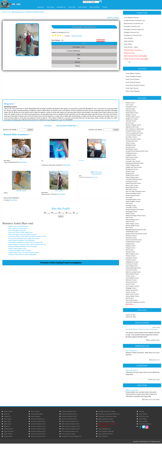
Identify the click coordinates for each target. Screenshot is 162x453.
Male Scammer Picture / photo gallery (135, 56)
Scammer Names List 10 (69, 414)
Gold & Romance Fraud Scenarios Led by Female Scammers (27, 244)
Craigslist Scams (131, 155)
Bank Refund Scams (132, 187)
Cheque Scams (130, 248)
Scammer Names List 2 (38, 421)
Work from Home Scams (133, 139)
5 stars (48, 213)
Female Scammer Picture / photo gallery (136, 59)
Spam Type (7, 421)
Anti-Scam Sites (144, 416)
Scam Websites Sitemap (105, 431)
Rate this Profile (77, 36)
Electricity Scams (131, 238)
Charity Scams (130, 171)
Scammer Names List (37, 419)
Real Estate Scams (132, 149)
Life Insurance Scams (132, 286)
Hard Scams (130, 250)
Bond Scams (130, 298)
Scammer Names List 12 (69, 419)
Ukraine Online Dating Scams (17, 248)
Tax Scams (129, 197)
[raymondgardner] (96, 148)
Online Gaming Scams (133, 195)
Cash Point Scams (131, 270)
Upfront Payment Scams (133, 183)
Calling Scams (130, 244)
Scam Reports (128, 38)
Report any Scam (129, 53)
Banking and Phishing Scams (135, 163)
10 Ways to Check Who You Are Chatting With (22, 254)
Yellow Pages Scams (132, 223)
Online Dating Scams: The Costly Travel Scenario (23, 252)
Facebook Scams (131, 107)
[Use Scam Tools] (154, 379)
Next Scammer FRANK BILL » (67, 126)
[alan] (21, 148)
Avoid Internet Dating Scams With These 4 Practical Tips (25, 242)
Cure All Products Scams (133, 135)
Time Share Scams (132, 300)
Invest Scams (130, 123)
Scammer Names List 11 (69, 416)
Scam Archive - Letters (131, 47)
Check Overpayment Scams (134, 133)
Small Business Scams (133, 241)
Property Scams (131, 260)
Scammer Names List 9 (69, 411)
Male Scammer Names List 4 (71, 429)
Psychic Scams (130, 292)
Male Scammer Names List (70, 421)
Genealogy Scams (131, 211)
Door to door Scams (132, 185)
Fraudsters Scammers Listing (107, 416)
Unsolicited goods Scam (133, 199)
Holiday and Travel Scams (134, 167)
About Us (6, 414)
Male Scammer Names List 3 (71, 426)
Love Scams (130, 105)
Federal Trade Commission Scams (136, 233)
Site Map (141, 411)
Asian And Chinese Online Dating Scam (20, 232)
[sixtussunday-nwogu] (59, 148)
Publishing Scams (131, 153)
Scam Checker (82, 7)
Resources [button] (41, 7)
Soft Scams (129, 217)
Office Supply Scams (132, 254)
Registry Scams (131, 246)
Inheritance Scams (131, 258)
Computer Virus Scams (133, 161)
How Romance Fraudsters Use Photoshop (21, 240)
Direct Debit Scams (132, 266)
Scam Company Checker (133, 76)
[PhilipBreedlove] (96, 172)
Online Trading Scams (132, 165)
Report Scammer (95, 7)
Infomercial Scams (131, 282)
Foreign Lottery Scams (133, 117)
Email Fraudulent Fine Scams (135, 209)
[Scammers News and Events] (153, 340)
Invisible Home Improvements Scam (137, 151)
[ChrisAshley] (59, 180)
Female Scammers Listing (106, 421)
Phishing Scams (131, 111)
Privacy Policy (143, 421)
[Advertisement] (61, 84)
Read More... (23, 162)
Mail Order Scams (131, 189)
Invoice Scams (130, 284)
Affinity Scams (130, 213)
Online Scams (6, 12)
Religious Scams (131, 115)
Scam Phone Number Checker (135, 85)
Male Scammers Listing (105, 419)
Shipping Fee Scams (132, 262)
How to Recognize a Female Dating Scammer (22, 234)
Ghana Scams (130, 103)
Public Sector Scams (132, 294)
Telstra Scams (130, 221)
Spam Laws (7, 424)
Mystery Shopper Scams (133, 125)
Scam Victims (8, 434)
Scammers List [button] (61, 7)
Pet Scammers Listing (68, 434)
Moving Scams (130, 147)
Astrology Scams (131, 205)
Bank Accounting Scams (133, 272)
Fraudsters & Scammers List (133, 35)
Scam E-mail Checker (132, 79)
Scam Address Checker (133, 73)
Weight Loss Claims (132, 119)
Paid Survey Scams (132, 157)
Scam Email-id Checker (133, 82)
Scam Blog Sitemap (145, 424)
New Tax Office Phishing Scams (136, 191)
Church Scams (130, 143)
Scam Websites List (104, 429)
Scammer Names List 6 (38, 431)
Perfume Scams (131, 159)
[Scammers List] (154, 359)
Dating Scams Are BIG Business (18, 226)
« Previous (47, 126)
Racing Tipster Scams (132, 296)
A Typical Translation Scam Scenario (19, 250)
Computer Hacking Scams (134, 179)
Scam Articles (143, 414)
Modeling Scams (131, 145)
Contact (105, 7)
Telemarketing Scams (132, 219)
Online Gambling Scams (133, 193)
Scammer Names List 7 (38, 434)
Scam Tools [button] (71, 7)
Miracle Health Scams (132, 225)
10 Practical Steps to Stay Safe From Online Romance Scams (27, 236)
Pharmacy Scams (131, 235)
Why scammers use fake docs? (18, 228)
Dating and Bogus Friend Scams (136, 215)
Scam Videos (128, 44)
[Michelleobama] (21, 180)
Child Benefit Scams (132, 231)
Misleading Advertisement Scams (136, 229)
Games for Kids (130, 315)
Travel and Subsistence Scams (135, 302)
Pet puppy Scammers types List (134, 29)
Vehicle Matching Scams (133, 268)
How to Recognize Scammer (17, 230)
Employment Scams (132, 169)
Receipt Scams (130, 252)
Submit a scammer (113, 17)
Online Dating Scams (132, 177)
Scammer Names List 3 (38, 424)
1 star (76, 213)
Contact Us (7, 416)
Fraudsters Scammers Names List (109, 414)
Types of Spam (8, 431)
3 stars (62, 213)
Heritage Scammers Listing (106, 411)
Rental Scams (130, 173)
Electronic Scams (131, 280)
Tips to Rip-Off (102, 436)
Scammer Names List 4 (38, 426)
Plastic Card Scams (132, 290)
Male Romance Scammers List (133, 23)
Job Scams (129, 203)
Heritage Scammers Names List (71, 436)
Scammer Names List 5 (38, 429)
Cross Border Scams (132, 278)
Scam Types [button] (50, 7)
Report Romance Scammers (133, 50)
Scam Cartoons (129, 41)
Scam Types (8, 419)
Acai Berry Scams (131, 137)
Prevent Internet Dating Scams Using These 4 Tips (23, 238)
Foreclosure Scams (132, 264)
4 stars (55, 213)
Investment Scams (131, 181)
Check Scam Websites (133, 91)
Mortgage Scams (131, 288)
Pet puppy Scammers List (132, 26)
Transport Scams (131, 121)
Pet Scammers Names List (70, 431)
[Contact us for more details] (151, 399)
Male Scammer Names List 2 (71, 424)
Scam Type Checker (132, 88)
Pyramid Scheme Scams (133, 131)
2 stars (70, 213)
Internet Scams (130, 109)
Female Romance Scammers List (134, 20)
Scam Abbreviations (37, 414)
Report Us (7, 426)
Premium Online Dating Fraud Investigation (61, 262)
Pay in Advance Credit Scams (135, 129)
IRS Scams (129, 227)
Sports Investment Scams (134, 240)
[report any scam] (127, 62)
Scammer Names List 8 (38, 436)
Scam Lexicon (35, 411)
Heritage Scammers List (131, 32)
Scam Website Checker (131, 17)
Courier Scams (130, 276)
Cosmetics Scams (131, 207)
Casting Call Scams (132, 141)
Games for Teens (131, 317)
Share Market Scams (132, 274)
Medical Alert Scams (132, 113)
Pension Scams (130, 256)
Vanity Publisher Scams (133, 201)
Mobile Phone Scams (132, 175)
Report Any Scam (103, 426)
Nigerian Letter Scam (132, 127)
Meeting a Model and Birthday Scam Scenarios (22, 246)
